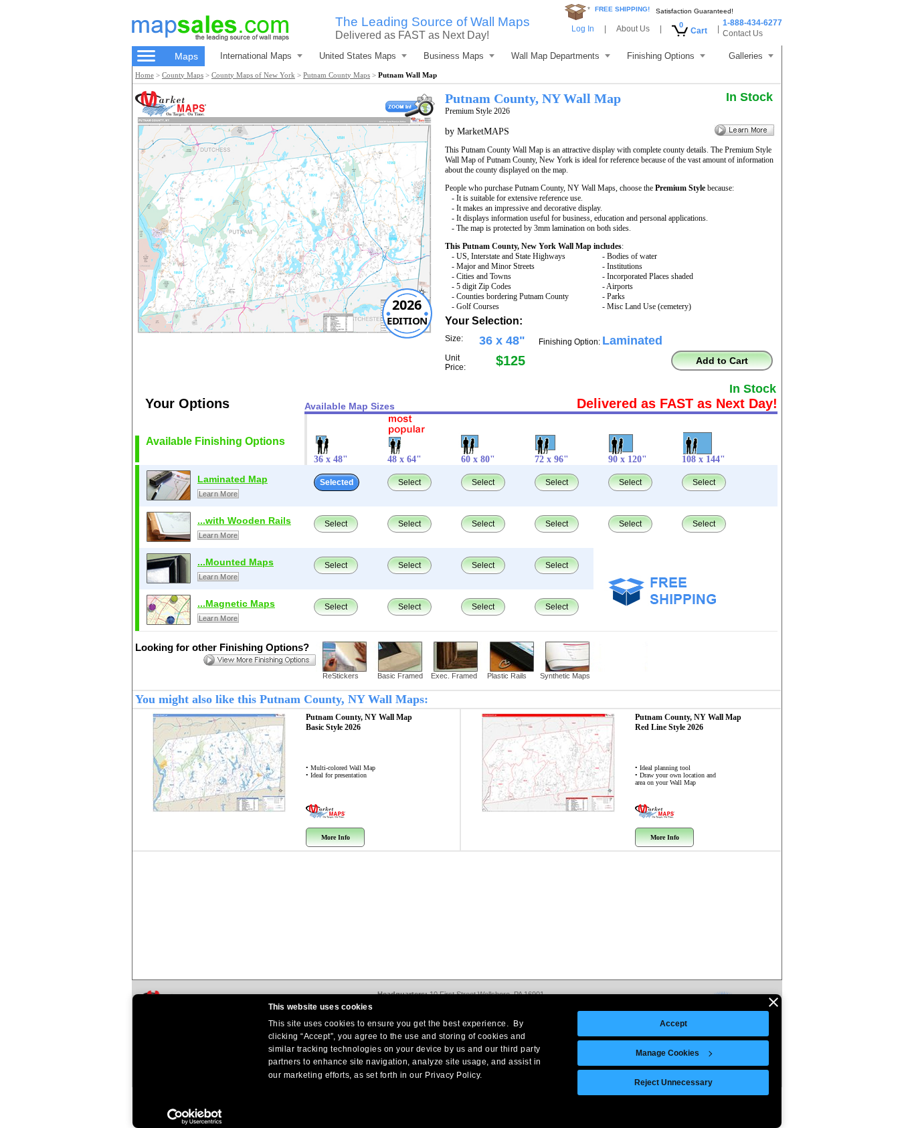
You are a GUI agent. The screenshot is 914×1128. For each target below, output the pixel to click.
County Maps (182, 75)
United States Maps (357, 56)
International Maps (256, 56)
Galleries (746, 56)
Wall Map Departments (555, 56)
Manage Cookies (667, 1053)
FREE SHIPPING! (622, 9)
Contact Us (743, 33)
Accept (673, 1023)
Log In (582, 28)
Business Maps (454, 56)
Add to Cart (722, 360)
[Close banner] (773, 1002)
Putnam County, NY (359, 722)
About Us (633, 28)
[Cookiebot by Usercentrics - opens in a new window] (194, 1117)
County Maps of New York (253, 75)
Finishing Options (661, 56)
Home (144, 75)
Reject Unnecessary (673, 1082)
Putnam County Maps (336, 75)
